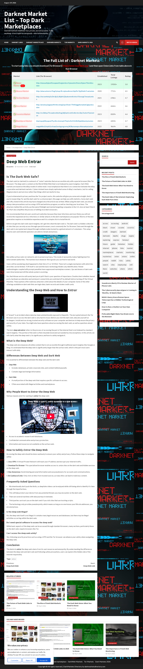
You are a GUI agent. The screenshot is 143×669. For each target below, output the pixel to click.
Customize (14, 660)
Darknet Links (17, 42)
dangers (114, 232)
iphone (114, 248)
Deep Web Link (89, 564)
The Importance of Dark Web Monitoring (118, 192)
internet (106, 248)
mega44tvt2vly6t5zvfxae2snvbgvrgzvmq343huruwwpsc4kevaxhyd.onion (64, 126)
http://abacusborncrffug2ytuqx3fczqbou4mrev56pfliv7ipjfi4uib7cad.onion (65, 91)
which (130, 269)
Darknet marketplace (35, 42)
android (125, 223)
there (105, 269)
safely (128, 260)
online (132, 256)
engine (131, 236)
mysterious (107, 256)
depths (115, 236)
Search (105, 156)
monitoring (130, 252)
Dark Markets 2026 (85, 42)
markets (120, 252)
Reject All (29, 660)
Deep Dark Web (12, 564)
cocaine (121, 227)
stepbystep (122, 265)
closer (112, 227)
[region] (29, 653)
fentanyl (125, 240)
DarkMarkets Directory (72, 666)
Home (6, 42)
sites (113, 265)
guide (113, 244)
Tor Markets (69, 42)
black (105, 227)
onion (117, 256)
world (105, 273)
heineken (121, 244)
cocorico (130, 227)
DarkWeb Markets (54, 42)
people (105, 260)
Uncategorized (11, 155)
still (131, 265)
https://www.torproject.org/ (76, 66)
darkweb (106, 236)
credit (105, 232)
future (105, 244)
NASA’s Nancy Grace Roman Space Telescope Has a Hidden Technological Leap (117, 300)
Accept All (43, 660)
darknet (123, 232)
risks (121, 260)
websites (113, 269)
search (105, 265)
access (105, 223)
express (116, 240)
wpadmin (11, 166)
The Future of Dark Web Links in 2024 (20, 590)
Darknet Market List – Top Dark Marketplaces (25, 20)
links (122, 248)
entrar (14, 559)
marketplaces (108, 252)
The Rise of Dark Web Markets (51, 590)
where (122, 269)
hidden (130, 244)
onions (124, 256)
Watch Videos (132, 42)
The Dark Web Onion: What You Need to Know (81, 590)
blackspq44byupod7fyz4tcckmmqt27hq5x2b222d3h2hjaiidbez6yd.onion (64, 121)
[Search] (117, 42)
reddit (113, 260)
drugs (123, 236)
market (130, 248)
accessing (115, 223)
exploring (106, 240)
